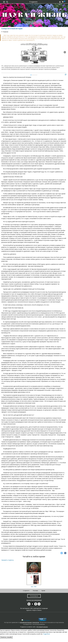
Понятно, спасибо (6, 637)
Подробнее (46, 634)
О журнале (33, 2)
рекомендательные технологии (29, 622)
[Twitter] (62, 553)
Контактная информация (34, 600)
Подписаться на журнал (34, 23)
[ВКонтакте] (65, 553)
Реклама (35, 590)
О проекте (26, 590)
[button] (64, 52)
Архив (43, 590)
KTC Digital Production (42, 627)
